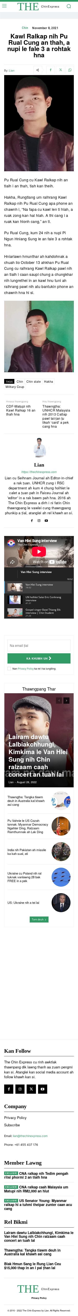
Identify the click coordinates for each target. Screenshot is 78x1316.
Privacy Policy (26, 668)
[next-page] (66, 700)
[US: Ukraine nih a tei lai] (61, 902)
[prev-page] (59, 700)
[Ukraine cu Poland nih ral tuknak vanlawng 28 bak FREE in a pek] (61, 877)
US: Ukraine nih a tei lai (23, 902)
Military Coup (15, 387)
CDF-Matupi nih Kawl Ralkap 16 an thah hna (21, 410)
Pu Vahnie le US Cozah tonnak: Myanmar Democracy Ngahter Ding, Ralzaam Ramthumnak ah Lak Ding (27, 826)
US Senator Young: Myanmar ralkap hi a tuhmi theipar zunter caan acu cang (38, 1204)
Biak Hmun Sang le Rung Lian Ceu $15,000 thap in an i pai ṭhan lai (32, 1265)
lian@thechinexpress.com (30, 1136)
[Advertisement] (39, 974)
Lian (11, 70)
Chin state (33, 381)
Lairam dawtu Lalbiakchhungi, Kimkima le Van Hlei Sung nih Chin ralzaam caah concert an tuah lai (38, 755)
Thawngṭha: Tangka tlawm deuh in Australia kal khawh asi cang (26, 801)
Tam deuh (37, 919)
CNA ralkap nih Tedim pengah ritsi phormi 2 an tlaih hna (36, 1175)
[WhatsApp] (70, 70)
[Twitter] (60, 70)
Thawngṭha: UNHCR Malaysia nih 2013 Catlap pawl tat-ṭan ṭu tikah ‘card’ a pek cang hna (56, 416)
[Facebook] (50, 70)
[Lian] (39, 448)
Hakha (48, 381)
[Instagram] (39, 519)
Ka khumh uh (37, 658)
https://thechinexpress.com (39, 472)
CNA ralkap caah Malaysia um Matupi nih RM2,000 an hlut (36, 1188)
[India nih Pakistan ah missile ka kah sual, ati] (61, 851)
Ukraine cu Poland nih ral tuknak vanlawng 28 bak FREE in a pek (24, 877)
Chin (25, 27)
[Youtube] (46, 519)
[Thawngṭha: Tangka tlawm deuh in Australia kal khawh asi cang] (61, 800)
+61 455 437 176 (26, 1144)
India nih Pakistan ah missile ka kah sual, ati (26, 852)
